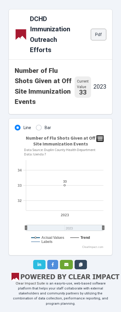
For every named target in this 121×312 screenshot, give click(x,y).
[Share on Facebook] (52, 264)
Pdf (98, 34)
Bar (48, 127)
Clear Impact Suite (30, 283)
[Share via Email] (66, 264)
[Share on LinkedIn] (39, 264)
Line (27, 127)
